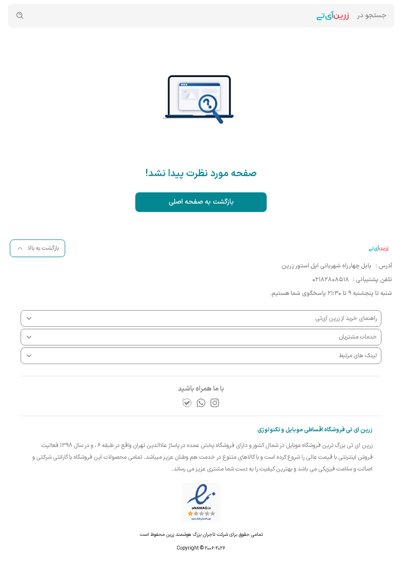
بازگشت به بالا (43, 248)
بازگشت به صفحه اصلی (201, 202)
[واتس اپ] (201, 403)
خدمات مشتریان (358, 337)
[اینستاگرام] (215, 403)
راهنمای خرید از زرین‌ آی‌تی (346, 318)
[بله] (187, 403)
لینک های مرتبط (358, 356)
